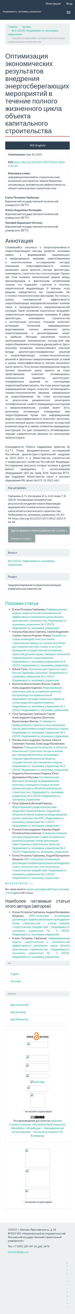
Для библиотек (19, 1019)
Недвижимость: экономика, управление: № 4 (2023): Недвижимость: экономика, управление (38, 796)
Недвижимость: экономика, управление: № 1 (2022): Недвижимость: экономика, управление (39, 874)
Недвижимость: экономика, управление (22, 11)
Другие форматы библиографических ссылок (38, 530)
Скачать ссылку (21, 538)
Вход (69, 3)
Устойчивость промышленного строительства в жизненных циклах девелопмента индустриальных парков (40, 725)
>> (31, 883)
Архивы (26, 26)
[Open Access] (37, 1035)
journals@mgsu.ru (18, 1251)
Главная (13, 26)
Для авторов (18, 1012)
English (15, 973)
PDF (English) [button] (37, 145)
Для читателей (19, 1004)
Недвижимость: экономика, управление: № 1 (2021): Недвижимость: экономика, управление (40, 676)
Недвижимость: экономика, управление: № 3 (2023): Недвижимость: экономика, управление (39, 624)
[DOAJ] (37, 1075)
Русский (16, 981)
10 (25, 883)
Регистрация (53, 3)
